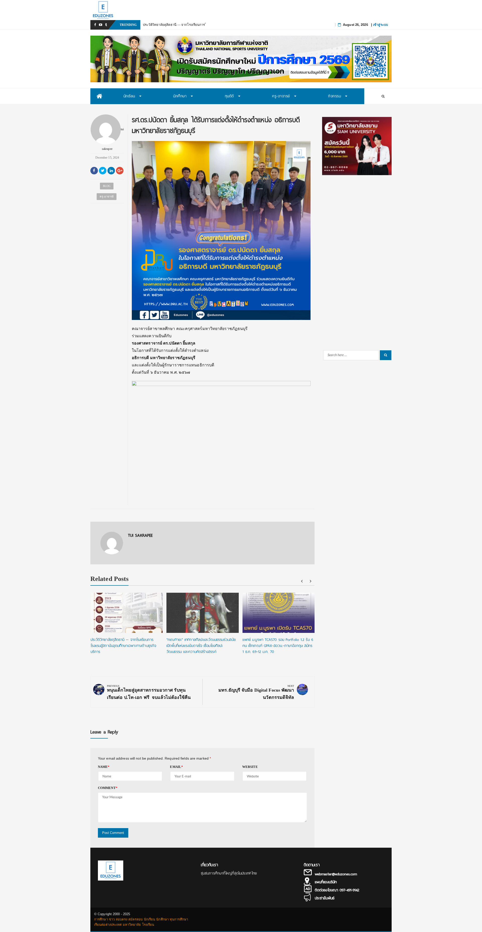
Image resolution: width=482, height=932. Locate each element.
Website (250, 767)
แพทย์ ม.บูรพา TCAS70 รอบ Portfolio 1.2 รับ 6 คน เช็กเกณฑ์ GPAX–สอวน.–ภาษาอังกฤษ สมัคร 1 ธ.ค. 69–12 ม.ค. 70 (278, 645)
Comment (107, 788)
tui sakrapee (113, 138)
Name (104, 767)
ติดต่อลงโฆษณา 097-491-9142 (337, 890)
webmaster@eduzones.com (336, 874)
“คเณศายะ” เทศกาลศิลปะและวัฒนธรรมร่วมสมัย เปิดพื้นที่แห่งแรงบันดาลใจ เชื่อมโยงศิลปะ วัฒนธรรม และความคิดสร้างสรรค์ (201, 645)
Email (176, 767)
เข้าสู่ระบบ (380, 25)
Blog (106, 185)
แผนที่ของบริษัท (326, 882)
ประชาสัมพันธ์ (324, 898)
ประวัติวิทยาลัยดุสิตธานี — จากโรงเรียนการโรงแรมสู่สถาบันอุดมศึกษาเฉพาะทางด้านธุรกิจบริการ (123, 645)
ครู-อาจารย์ (106, 196)
